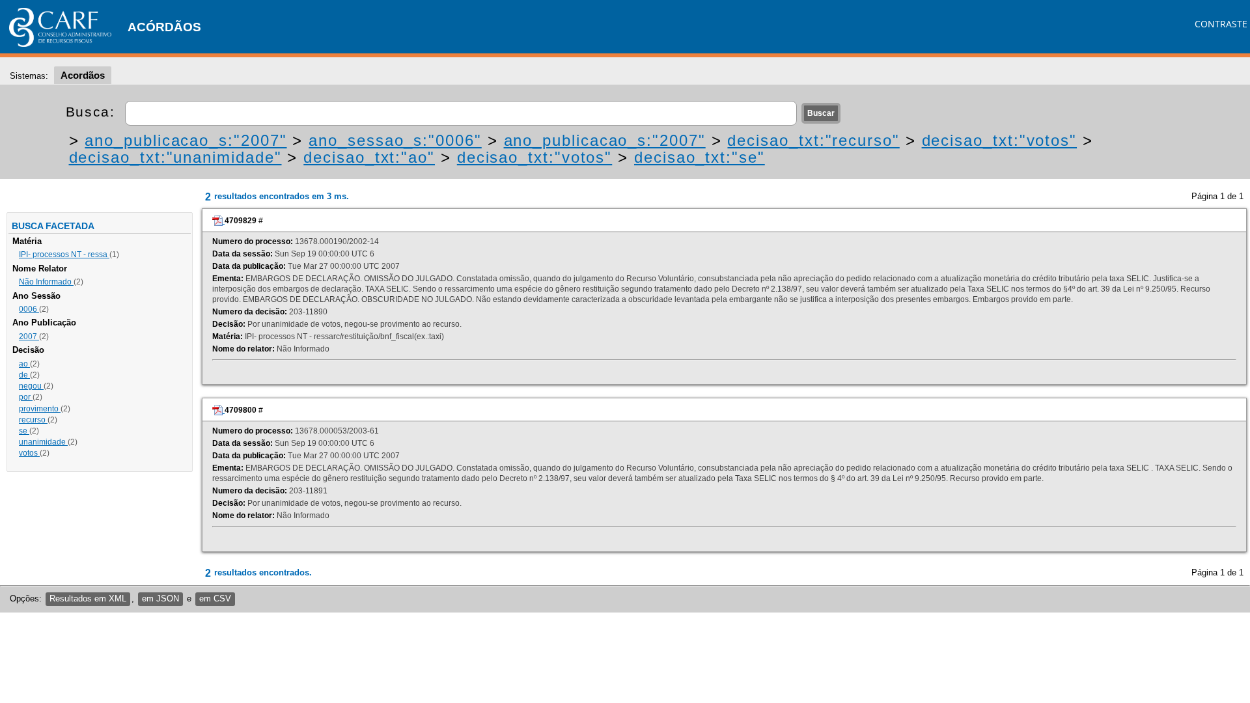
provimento (40, 408)
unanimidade (43, 442)
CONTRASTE (1221, 24)
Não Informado (46, 281)
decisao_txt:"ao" (369, 157)
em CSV (215, 598)
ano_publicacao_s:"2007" (185, 140)
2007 (29, 336)
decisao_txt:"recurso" (813, 140)
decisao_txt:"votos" (999, 140)
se (24, 430)
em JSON (160, 598)
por (26, 397)
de (24, 374)
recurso (33, 419)
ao (24, 363)
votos (29, 453)
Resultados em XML (87, 598)
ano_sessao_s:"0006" (395, 140)
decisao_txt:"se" (699, 157)
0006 (29, 309)
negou (31, 386)
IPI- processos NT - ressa (64, 254)
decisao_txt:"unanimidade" (175, 157)
